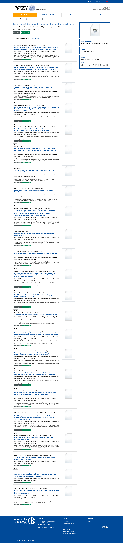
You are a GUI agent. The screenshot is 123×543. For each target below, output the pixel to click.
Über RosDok (98, 15)
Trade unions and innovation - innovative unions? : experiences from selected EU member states (34, 171)
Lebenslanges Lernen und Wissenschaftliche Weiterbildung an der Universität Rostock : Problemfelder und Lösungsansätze (33, 354)
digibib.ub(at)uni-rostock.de (46, 527)
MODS (98, 59)
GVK (85, 51)
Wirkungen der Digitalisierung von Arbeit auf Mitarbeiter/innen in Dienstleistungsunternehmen (33, 438)
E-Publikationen (24, 15)
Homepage (91, 521)
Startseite (90, 1)
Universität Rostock (68, 530)
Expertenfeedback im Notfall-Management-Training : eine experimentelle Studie (35, 254)
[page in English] (106, 1)
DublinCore (93, 59)
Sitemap (65, 525)
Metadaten (35, 38)
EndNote (87, 59)
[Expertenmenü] (109, 67)
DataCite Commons (93, 51)
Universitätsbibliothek (69, 531)
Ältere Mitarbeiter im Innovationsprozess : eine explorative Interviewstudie (36, 315)
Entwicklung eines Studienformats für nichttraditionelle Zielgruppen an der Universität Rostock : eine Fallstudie (36, 296)
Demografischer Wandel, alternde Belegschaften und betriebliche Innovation (33, 191)
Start (14, 19)
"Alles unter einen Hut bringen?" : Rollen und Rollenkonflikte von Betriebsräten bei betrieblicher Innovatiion (33, 88)
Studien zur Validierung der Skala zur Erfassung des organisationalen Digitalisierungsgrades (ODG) (34, 458)
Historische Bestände (49, 15)
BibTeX (82, 59)
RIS (90, 59)
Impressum (66, 521)
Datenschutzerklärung (69, 523)
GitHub (91, 523)
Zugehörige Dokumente (21, 38)
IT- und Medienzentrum (69, 533)
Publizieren (73, 15)
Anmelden (100, 1)
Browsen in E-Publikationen (35, 19)
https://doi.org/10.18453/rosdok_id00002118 (26, 29)
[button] (82, 65)
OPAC (82, 51)
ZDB (88, 51)
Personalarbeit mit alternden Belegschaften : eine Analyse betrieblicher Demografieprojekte (35, 234)
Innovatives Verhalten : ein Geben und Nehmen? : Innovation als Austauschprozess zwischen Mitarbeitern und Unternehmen (33, 130)
